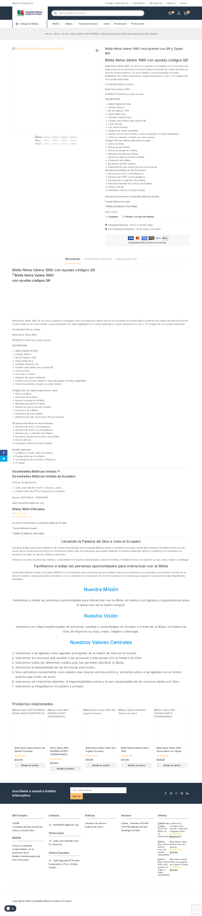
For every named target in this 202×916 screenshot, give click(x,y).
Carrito (183, 3)
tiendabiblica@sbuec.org (66, 824)
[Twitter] (176, 793)
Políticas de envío (94, 827)
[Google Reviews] (182, 793)
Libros (107, 23)
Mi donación (156, 3)
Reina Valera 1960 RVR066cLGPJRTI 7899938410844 (59, 751)
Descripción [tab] (72, 258)
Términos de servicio (95, 823)
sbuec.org (20, 513)
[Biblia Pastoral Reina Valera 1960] (136, 726)
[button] (97, 50)
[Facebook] (165, 793)
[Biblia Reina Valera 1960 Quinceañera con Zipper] (172, 726)
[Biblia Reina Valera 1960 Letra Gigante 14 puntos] (101, 726)
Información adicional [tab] (97, 258)
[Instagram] (171, 793)
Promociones (137, 23)
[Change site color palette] (10, 908)
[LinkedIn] (187, 793)
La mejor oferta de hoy (117, 3)
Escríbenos (139, 3)
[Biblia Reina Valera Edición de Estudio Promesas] (30, 726)
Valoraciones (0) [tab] (126, 258)
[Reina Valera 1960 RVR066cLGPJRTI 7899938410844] (65, 726)
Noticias (171, 3)
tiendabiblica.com (24, 516)
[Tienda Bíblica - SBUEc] (30, 13)
